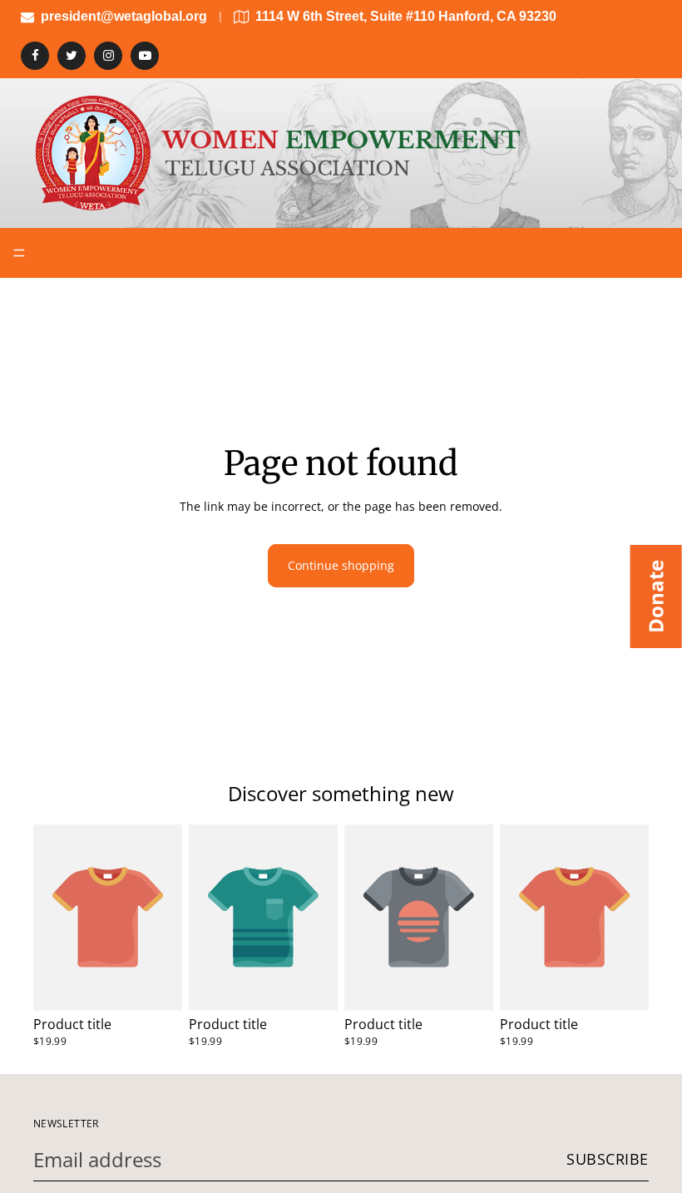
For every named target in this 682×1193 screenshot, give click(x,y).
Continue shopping (341, 565)
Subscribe (607, 1159)
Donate (656, 596)
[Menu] (19, 253)
